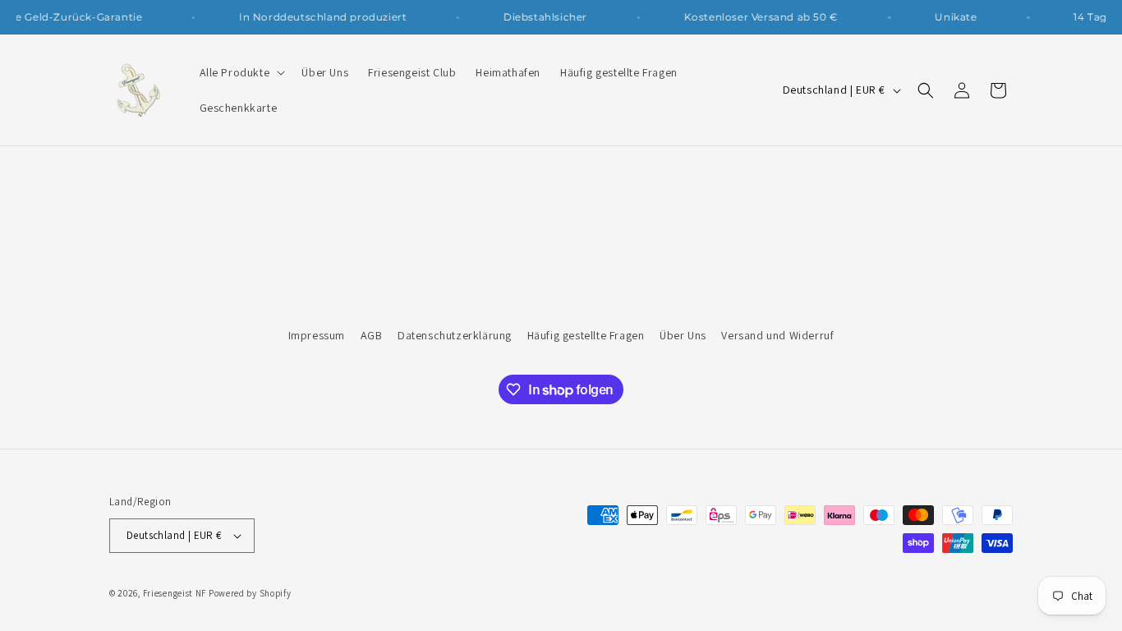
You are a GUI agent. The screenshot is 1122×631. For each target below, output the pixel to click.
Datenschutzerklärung (455, 335)
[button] (241, 72)
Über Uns (683, 335)
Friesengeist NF (175, 593)
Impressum (316, 335)
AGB (372, 335)
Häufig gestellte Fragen (586, 335)
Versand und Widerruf (777, 335)
